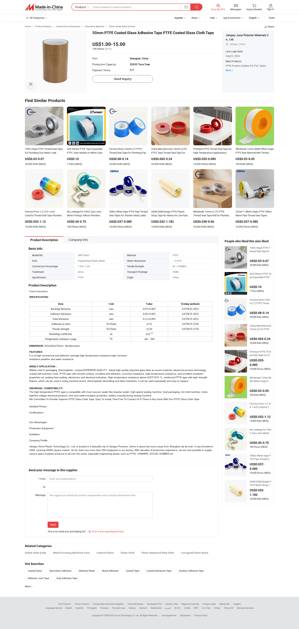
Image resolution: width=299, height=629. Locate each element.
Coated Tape (132, 570)
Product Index (209, 604)
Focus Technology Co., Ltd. (127, 615)
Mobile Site (224, 604)
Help (212, 17)
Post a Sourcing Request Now (106, 531)
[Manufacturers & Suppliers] (44, 7)
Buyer (195, 17)
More (228, 70)
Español (79, 607)
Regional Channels (190, 604)
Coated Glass (35, 570)
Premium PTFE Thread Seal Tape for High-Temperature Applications (260, 353)
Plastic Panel (127, 552)
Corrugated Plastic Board (194, 552)
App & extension (232, 17)
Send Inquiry (123, 79)
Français (104, 607)
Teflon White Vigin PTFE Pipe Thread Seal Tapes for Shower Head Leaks (260, 457)
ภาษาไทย (206, 607)
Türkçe (217, 607)
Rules (272, 17)
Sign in (270, 9)
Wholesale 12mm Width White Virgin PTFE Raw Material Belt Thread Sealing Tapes (260, 379)
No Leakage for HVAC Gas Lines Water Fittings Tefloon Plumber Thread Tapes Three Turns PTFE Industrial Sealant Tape (260, 431)
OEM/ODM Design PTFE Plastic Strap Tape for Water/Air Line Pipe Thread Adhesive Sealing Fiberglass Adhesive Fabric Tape (260, 483)
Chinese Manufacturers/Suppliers (108, 604)
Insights (237, 604)
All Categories (37, 17)
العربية (168, 607)
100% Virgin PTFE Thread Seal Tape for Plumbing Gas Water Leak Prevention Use (260, 249)
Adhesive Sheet (87, 570)
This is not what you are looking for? (67, 531)
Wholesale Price (154, 604)
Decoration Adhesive (60, 570)
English (68, 607)
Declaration (185, 615)
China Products (82, 604)
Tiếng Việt (228, 607)
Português (92, 607)
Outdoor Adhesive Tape (191, 570)
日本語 (187, 607)
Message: (40, 495)
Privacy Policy (200, 615)
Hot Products (64, 604)
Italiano (132, 607)
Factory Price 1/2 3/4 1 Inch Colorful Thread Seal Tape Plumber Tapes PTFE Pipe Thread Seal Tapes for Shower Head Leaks (260, 405)
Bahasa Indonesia (245, 607)
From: (42, 478)
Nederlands (156, 607)
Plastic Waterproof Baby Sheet (157, 552)
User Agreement (168, 615)
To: (44, 487)
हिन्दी (196, 607)
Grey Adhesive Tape (66, 578)
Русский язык (118, 607)
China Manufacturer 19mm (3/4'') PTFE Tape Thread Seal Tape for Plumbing (260, 327)
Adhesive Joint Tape (38, 578)
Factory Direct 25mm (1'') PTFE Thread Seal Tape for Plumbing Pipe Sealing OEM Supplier (260, 301)
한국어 (177, 607)
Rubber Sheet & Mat (35, 552)
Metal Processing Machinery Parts (71, 552)
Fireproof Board (105, 552)
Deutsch (143, 607)
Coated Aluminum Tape (159, 570)
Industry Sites (171, 604)
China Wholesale (135, 604)
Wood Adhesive (110, 570)
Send (53, 524)
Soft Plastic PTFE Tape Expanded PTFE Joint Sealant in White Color (260, 275)
